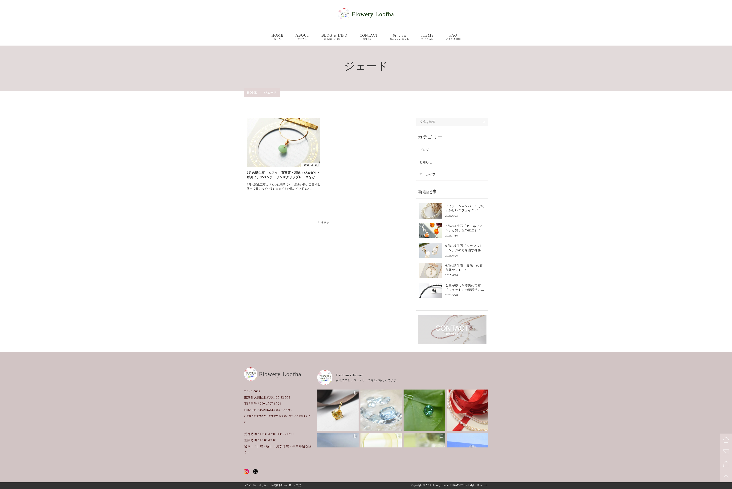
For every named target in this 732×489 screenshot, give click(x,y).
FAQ (453, 36)
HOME (277, 36)
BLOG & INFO (334, 36)
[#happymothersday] (467, 410)
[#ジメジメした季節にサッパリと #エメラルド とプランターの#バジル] (424, 410)
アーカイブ (427, 174)
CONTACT (369, 36)
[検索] (484, 122)
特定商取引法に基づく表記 (286, 485)
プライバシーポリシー (256, 485)
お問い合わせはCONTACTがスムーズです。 (268, 410)
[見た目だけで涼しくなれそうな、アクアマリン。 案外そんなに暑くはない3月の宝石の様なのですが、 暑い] (381, 410)
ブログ (424, 150)
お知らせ (425, 162)
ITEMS (427, 36)
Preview (399, 36)
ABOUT (302, 36)
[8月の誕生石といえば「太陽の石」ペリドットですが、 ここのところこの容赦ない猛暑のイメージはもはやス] (338, 410)
